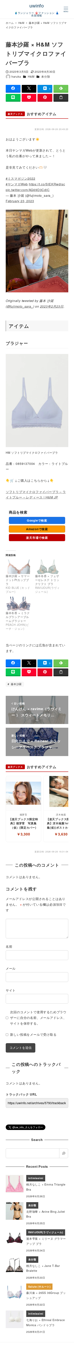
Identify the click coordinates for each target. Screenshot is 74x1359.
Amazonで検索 (37, 529)
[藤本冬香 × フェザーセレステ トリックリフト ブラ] (48, 567)
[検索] (63, 1153)
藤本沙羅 (16, 684)
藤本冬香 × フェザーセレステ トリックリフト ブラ (47, 580)
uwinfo (36, 5)
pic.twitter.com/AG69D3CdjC (28, 190)
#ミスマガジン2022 (20, 178)
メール (11, 968)
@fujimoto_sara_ (20, 306)
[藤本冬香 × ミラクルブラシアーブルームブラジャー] (18, 604)
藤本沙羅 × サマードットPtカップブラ (18, 580)
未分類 (45, 76)
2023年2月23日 (52, 306)
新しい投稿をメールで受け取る (33, 1034)
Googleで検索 (37, 520)
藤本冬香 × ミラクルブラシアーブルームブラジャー (18, 617)
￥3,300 (23, 834)
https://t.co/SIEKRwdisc (47, 184)
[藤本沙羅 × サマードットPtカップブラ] (18, 567)
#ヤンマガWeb (17, 184)
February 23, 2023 (20, 201)
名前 (9, 946)
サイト (11, 990)
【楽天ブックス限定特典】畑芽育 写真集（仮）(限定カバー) (23, 823)
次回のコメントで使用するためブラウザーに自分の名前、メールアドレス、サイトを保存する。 (38, 1018)
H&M (31, 76)
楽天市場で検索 (37, 537)
